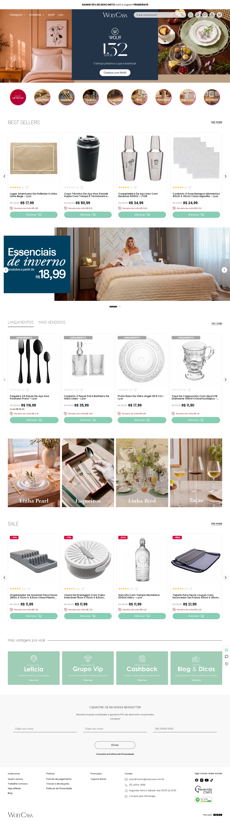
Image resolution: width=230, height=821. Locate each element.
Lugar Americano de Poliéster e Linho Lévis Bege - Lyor (33, 195)
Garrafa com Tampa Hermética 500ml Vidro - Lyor (139, 596)
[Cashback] (226, 663)
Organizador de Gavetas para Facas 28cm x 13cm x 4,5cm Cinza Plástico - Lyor (33, 597)
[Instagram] (202, 780)
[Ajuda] (226, 656)
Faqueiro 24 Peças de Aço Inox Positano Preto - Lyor (29, 397)
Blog (10, 793)
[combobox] (160, 15)
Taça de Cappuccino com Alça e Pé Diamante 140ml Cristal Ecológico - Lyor (194, 398)
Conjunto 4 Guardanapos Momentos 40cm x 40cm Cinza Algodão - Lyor (196, 195)
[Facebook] (197, 780)
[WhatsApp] (190, 15)
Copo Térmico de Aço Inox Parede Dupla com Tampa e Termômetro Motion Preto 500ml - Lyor (86, 196)
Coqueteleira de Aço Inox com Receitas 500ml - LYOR (138, 195)
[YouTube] (207, 780)
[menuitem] (17, 15)
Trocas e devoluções (57, 784)
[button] (219, 15)
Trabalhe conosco (18, 784)
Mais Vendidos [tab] (52, 322)
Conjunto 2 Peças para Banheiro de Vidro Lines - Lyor (86, 397)
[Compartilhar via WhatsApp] (26, 187)
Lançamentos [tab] (21, 322)
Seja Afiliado (14, 788)
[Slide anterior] (4, 176)
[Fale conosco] (226, 649)
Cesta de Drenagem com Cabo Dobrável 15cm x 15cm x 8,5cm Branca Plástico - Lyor (84, 597)
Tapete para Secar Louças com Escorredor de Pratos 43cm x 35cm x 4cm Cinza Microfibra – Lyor (195, 597)
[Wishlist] (205, 15)
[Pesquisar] (182, 15)
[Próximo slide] (225, 176)
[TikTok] (212, 780)
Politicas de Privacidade (59, 788)
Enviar (115, 745)
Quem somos (15, 779)
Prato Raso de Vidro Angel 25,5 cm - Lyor (141, 397)
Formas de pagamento (59, 779)
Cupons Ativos (98, 779)
